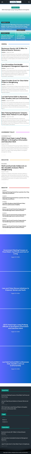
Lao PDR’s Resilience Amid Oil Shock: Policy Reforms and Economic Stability (14, 204)
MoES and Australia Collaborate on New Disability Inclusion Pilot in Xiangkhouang (14, 167)
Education (4, 163)
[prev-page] (2, 128)
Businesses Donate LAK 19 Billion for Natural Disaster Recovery (14, 49)
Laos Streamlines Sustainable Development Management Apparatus (15, 65)
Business (4, 190)
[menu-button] (2, 2)
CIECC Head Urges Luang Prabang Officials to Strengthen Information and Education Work (14, 140)
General (4, 52)
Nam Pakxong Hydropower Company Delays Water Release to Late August (15, 113)
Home (3, 417)
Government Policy (5, 22)
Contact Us (4, 422)
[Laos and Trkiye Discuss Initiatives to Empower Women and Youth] (8, 36)
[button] (29, 2)
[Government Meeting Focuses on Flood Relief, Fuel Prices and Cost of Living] (15, 252)
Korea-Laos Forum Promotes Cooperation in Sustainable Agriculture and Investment (14, 209)
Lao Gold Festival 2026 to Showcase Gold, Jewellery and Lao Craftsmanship (15, 97)
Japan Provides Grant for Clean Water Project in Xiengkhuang (15, 81)
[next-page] (5, 128)
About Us (4, 419)
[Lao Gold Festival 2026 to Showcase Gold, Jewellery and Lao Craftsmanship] (15, 364)
